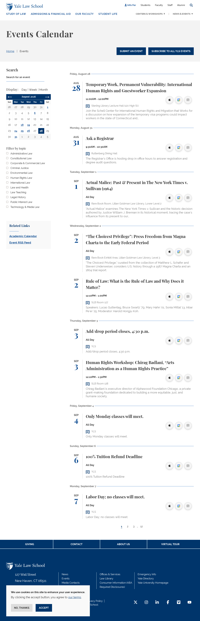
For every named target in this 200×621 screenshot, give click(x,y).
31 (16, 136)
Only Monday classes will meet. (114, 417)
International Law (20, 182)
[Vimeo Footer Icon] (179, 602)
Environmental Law (21, 172)
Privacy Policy (94, 600)
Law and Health (19, 187)
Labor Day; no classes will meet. (115, 497)
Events (24, 51)
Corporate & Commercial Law (27, 163)
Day (24, 89)
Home (10, 51)
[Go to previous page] (10, 96)
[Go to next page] (47, 96)
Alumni (181, 5)
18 (22, 124)
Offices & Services (110, 574)
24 (15, 130)
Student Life (108, 13)
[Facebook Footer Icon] (168, 602)
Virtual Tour (170, 544)
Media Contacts (71, 582)
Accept (44, 607)
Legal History (18, 197)
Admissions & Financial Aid (51, 13)
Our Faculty (84, 13)
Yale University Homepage (153, 582)
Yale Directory (146, 578)
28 (41, 130)
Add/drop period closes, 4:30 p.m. (117, 332)
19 (28, 124)
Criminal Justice (19, 168)
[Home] (25, 7)
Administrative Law (21, 153)
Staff (170, 5)
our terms (74, 597)
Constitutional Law (21, 158)
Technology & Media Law (25, 207)
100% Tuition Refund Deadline (114, 457)
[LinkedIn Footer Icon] (157, 602)
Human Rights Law (21, 177)
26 (28, 130)
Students (145, 5)
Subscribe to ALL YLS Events (171, 51)
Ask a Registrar (100, 139)
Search (12, 70)
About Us (123, 544)
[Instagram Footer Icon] (146, 602)
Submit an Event (131, 51)
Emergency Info (147, 574)
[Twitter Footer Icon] (136, 602)
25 (22, 130)
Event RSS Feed (20, 242)
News (65, 574)
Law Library (106, 578)
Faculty (159, 5)
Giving (29, 544)
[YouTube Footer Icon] (189, 602)
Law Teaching (18, 192)
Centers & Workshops (149, 14)
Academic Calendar (23, 236)
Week (33, 89)
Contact (76, 544)
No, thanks (21, 607)
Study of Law (16, 13)
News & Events (181, 14)
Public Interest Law (21, 202)
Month (43, 89)
